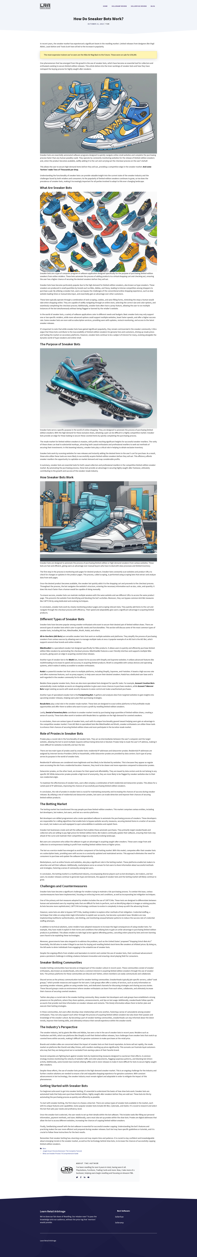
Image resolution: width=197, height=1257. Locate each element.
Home (105, 6)
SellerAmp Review (119, 6)
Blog (153, 6)
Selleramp (119, 1222)
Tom (107, 24)
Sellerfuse (119, 1216)
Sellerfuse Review (139, 6)
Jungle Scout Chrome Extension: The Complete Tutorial (62, 1151)
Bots (44, 1148)
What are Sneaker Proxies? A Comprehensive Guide (60, 1153)
